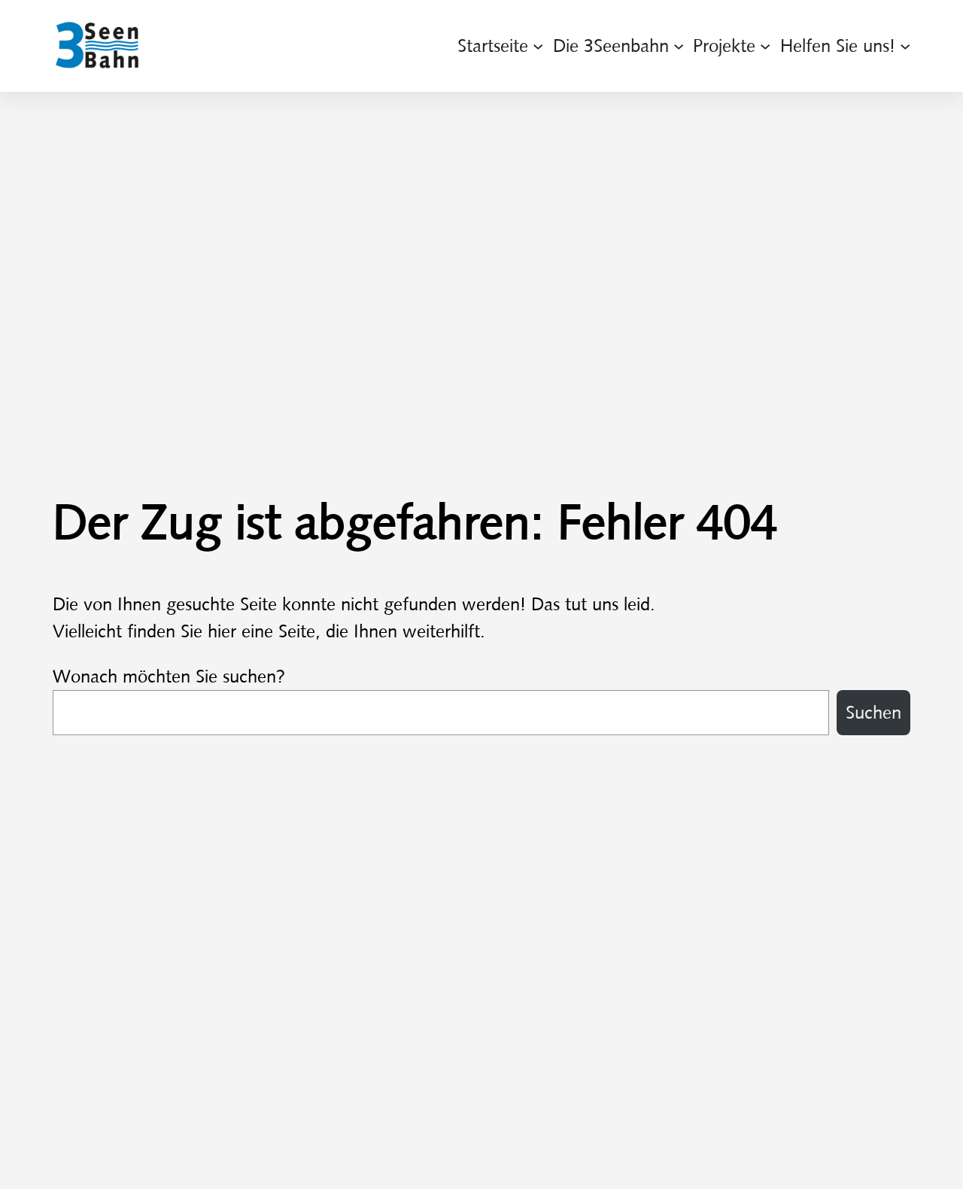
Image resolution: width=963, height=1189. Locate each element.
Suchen (873, 712)
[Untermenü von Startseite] (538, 46)
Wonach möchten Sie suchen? (169, 676)
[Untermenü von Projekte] (765, 46)
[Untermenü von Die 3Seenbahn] (678, 46)
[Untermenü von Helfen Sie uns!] (905, 46)
